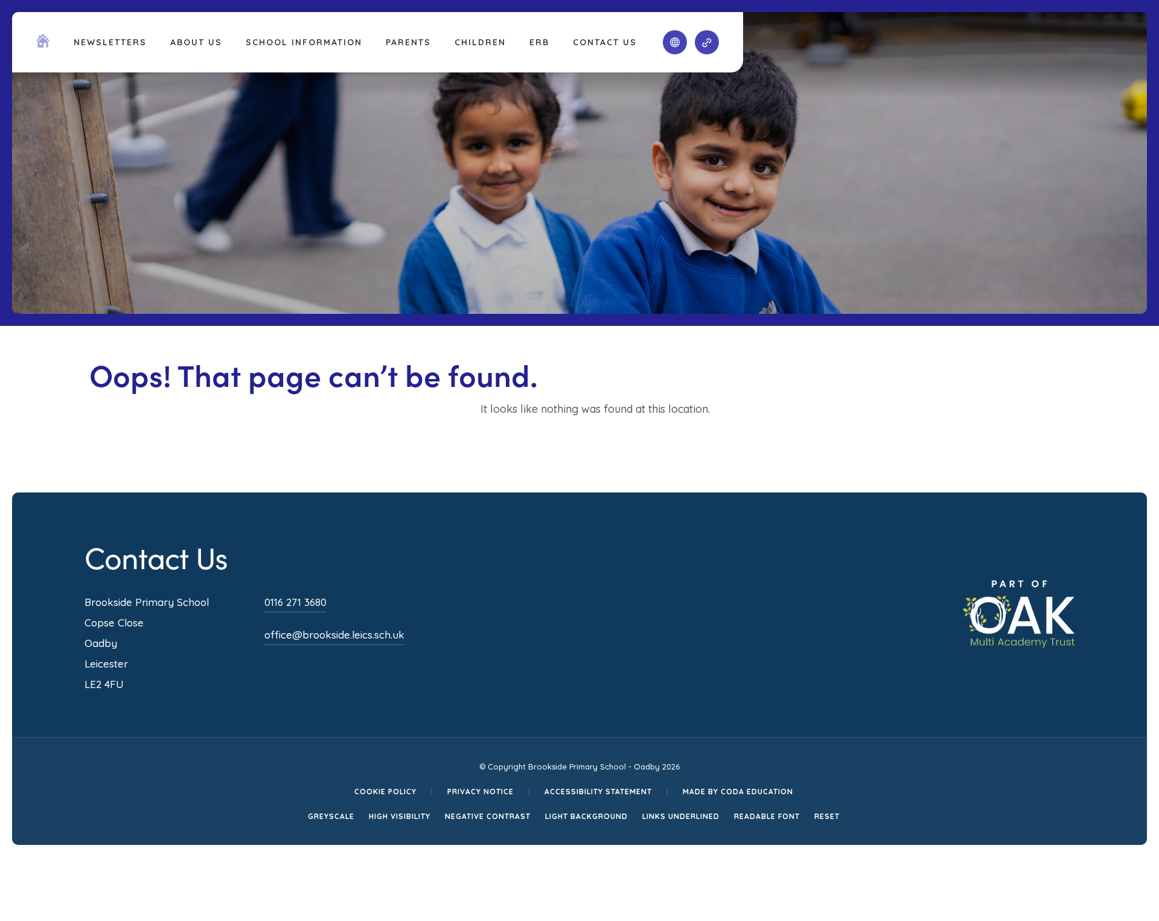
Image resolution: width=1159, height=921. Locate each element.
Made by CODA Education (738, 791)
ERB (539, 42)
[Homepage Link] (42, 44)
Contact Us (605, 42)
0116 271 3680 (295, 602)
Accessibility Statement (598, 791)
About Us (196, 42)
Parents (408, 42)
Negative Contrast (488, 816)
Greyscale (331, 816)
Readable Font (767, 816)
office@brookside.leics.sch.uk (334, 634)
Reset (827, 816)
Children (480, 42)
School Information (304, 42)
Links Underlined (681, 816)
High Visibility (399, 816)
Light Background (586, 816)
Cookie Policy (385, 791)
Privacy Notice (480, 791)
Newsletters (110, 42)
